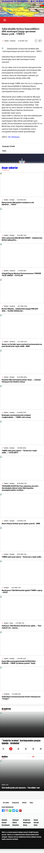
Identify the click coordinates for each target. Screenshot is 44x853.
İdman (36, 820)
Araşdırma (26, 820)
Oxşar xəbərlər (10, 168)
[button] (28, 756)
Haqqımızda (15, 802)
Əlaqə (31, 802)
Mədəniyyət (27, 822)
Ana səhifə (6, 802)
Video (35, 825)
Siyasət (4, 822)
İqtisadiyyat (6, 825)
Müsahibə (15, 825)
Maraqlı (36, 822)
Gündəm (4, 820)
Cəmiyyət (15, 820)
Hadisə (14, 822)
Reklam (24, 802)
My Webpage (14, 137)
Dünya (25, 825)
